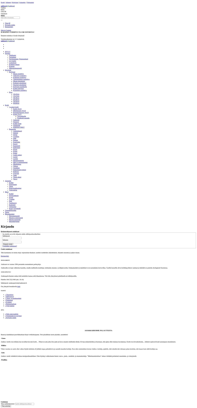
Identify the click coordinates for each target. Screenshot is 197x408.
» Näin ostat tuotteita (11, 314)
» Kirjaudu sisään (10, 318)
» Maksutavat (9, 296)
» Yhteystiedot (9, 306)
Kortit (3, 2)
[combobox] (10, 18)
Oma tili (7, 23)
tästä (18, 286)
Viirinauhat (30, 2)
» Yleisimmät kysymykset (13, 316)
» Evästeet (8, 302)
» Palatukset (9, 300)
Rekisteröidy (9, 27)
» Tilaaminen (9, 295)
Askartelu (22, 2)
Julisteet (8, 2)
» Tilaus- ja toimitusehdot (13, 298)
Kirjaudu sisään (10, 25)
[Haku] (1, 20)
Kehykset (15, 2)
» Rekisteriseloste (10, 304)
